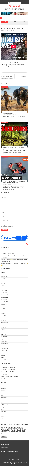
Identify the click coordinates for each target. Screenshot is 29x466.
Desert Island (4, 397)
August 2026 (4, 276)
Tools (2, 418)
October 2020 (4, 346)
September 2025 (4, 301)
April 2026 (3, 285)
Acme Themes (14, 463)
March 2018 (3, 359)
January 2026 (4, 292)
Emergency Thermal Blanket (7, 371)
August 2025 (4, 304)
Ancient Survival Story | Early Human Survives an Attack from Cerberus (14, 112)
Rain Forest (3, 411)
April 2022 (3, 332)
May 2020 (3, 357)
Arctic (2, 386)
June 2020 (3, 355)
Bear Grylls (3, 388)
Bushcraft (3, 390)
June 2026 (3, 281)
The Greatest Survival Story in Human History (13, 147)
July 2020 (3, 353)
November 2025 (4, 297)
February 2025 (4, 318)
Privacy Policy (4, 374)
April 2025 (3, 313)
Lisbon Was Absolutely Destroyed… (22, 75)
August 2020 (4, 350)
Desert (2, 395)
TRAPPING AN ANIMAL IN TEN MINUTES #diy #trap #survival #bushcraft (7, 76)
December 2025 (4, 294)
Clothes (2, 393)
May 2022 (3, 329)
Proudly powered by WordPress (9, 462)
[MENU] (1, 18)
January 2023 (4, 327)
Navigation (3, 407)
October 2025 (4, 299)
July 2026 (3, 278)
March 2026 (3, 288)
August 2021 (4, 339)
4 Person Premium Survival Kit (8, 367)
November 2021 (4, 336)
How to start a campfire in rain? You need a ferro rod (13, 251)
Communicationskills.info (7, 455)
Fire (2, 400)
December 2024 (4, 322)
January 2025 (4, 320)
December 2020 (4, 343)
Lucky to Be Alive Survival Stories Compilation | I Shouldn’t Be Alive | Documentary (14, 182)
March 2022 (3, 334)
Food (2, 402)
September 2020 (4, 348)
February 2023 (4, 325)
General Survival (5, 87)
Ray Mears (3, 414)
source (2, 69)
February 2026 (4, 290)
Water (2, 421)
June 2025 (3, 308)
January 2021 (4, 341)
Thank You (3, 378)
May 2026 (3, 283)
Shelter (2, 416)
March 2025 (3, 315)
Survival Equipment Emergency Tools (9, 376)
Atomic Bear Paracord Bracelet (8, 369)
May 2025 (3, 311)
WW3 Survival (14, 5)
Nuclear (2, 409)
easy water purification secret (7, 253)
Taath (13, 30)
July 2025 (3, 306)
